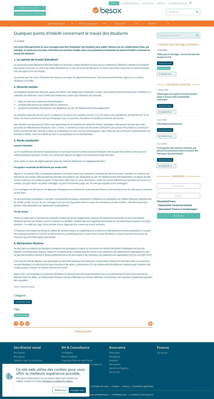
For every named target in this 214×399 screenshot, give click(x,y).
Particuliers (114, 352)
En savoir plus (165, 74)
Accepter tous (77, 390)
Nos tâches (19, 352)
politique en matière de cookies (57, 381)
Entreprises (114, 356)
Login (113, 3)
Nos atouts (19, 356)
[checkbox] (178, 207)
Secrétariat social (56, 23)
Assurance (120, 23)
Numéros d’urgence (119, 368)
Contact (161, 3)
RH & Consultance (88, 23)
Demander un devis (28, 8)
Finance (152, 23)
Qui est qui (114, 371)
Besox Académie (69, 356)
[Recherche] (197, 11)
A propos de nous (178, 3)
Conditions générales (143, 386)
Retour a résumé (83, 331)
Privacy (126, 386)
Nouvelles (148, 3)
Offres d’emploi (130, 3)
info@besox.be (119, 394)
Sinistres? (113, 360)
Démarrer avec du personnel (30, 13)
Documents (115, 364)
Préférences (60, 390)
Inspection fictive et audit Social (77, 360)
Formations (67, 352)
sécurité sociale (21, 315)
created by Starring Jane (141, 394)
